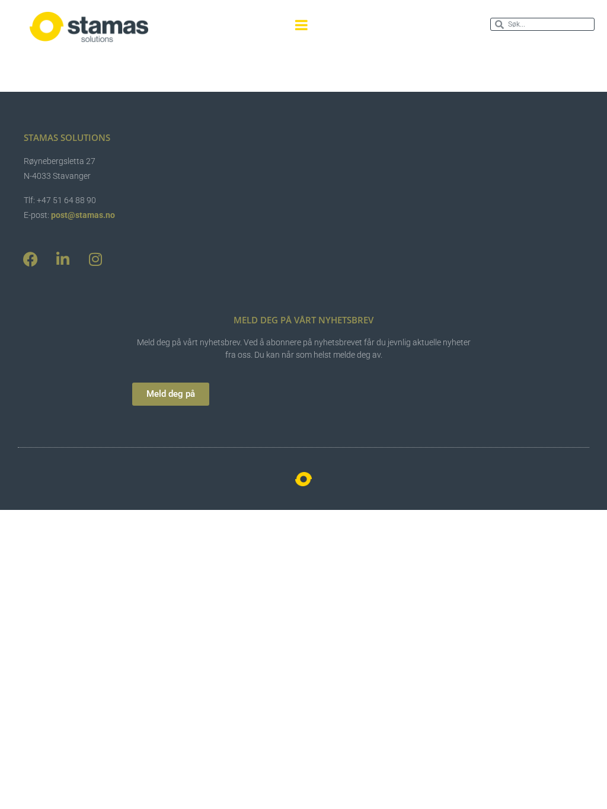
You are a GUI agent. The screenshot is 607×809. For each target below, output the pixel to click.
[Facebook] (30, 259)
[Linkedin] (63, 259)
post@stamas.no (83, 215)
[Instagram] (95, 259)
